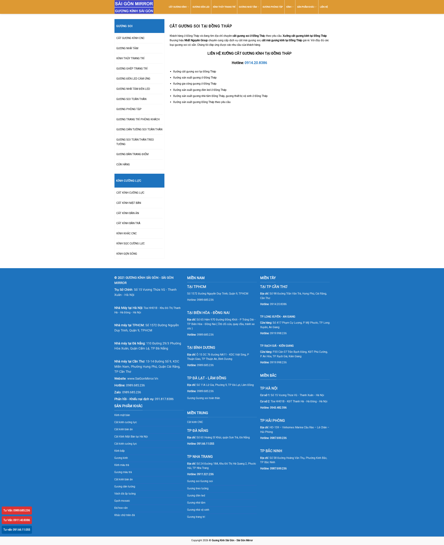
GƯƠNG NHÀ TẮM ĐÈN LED (133, 88)
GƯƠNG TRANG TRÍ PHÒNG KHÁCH (138, 119)
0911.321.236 (205, 474)
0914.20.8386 (256, 63)
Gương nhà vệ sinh (198, 509)
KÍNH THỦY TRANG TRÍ (224, 7)
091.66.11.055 (205, 443)
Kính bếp (119, 450)
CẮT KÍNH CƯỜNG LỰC (130, 192)
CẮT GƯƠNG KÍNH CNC (130, 38)
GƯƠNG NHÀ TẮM (248, 7)
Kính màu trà (121, 465)
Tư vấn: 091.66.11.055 (16, 529)
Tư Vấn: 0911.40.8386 (16, 520)
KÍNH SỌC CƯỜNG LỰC (130, 243)
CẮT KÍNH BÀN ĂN (127, 213)
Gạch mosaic (122, 500)
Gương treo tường (197, 488)
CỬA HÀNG (123, 164)
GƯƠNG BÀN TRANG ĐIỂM (132, 154)
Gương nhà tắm (196, 502)
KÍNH (288, 7)
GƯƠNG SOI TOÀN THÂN (131, 99)
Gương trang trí (196, 516)
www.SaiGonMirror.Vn (142, 378)
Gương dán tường (124, 486)
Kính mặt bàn (122, 415)
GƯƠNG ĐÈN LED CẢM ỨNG (133, 78)
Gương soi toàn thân (208, 398)
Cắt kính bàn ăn (123, 429)
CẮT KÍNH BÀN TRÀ (128, 223)
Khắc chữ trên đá (124, 515)
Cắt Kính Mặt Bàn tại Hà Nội (131, 436)
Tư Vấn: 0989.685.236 (16, 510)
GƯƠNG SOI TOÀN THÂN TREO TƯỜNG (135, 142)
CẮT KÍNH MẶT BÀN (128, 203)
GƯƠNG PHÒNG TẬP (273, 7)
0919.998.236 (278, 333)
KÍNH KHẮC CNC (126, 233)
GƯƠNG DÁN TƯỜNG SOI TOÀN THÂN (139, 129)
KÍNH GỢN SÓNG (126, 253)
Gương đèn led (196, 495)
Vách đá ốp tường (125, 493)
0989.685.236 (135, 385)
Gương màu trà (123, 472)
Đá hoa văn (121, 507)
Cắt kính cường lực (125, 422)
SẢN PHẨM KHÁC (305, 7)
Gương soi (206, 481)
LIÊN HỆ (324, 7)
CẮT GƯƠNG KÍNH (178, 7)
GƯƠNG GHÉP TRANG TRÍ (132, 68)
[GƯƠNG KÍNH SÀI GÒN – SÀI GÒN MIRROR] (133, 7)
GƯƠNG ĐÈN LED (201, 7)
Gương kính (121, 458)
